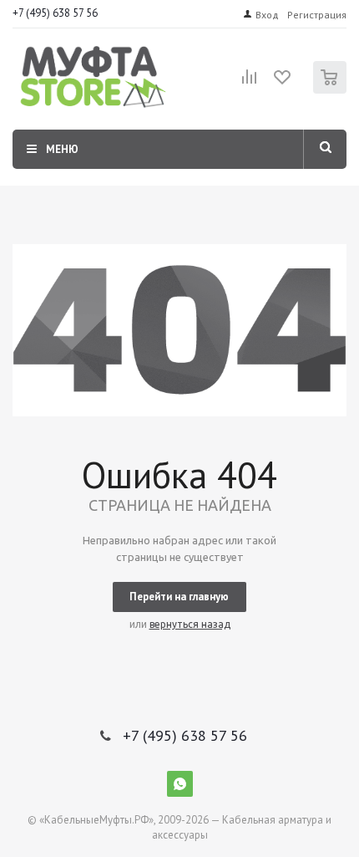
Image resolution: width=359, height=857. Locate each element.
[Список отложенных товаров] (283, 82)
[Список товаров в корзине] (332, 89)
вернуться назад (189, 624)
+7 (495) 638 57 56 (55, 13)
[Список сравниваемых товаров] (249, 83)
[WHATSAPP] (180, 784)
